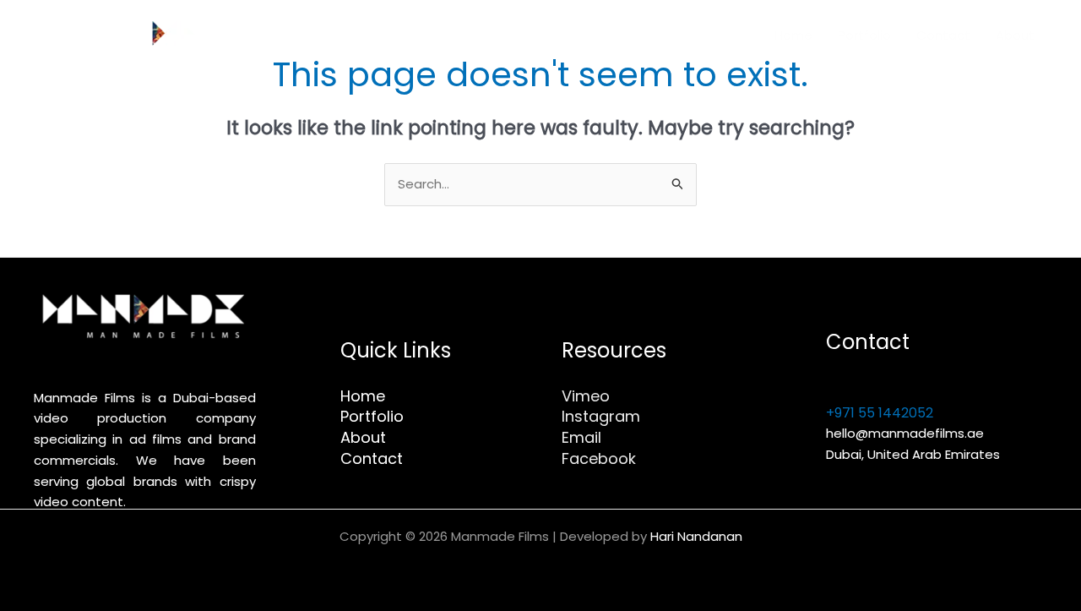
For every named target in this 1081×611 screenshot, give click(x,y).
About (1015, 35)
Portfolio (864, 35)
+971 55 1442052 (879, 413)
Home (793, 35)
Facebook (599, 458)
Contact (943, 35)
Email (581, 437)
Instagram (601, 416)
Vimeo (586, 395)
